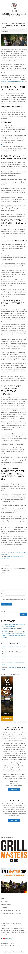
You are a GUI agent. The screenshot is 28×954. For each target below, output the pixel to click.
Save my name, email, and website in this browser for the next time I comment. (13, 600)
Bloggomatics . (8, 934)
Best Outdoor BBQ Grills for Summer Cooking (13, 631)
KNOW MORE (14, 820)
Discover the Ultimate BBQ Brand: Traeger (13, 633)
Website (2, 596)
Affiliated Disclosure (6, 904)
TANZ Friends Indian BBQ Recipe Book (10, 910)
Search (3, 611)
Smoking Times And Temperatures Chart (11, 913)
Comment (3, 573)
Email (2, 593)
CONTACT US (14, 789)
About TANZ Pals (5, 901)
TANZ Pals (5, 646)
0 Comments (5, 31)
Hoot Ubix (12, 951)
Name (2, 590)
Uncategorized (18, 29)
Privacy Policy (13, 943)
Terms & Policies (5, 943)
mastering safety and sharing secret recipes (13, 81)
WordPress (21, 951)
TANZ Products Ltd (9, 945)
